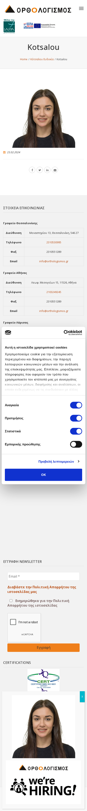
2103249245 (53, 292)
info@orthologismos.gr (53, 261)
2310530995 (53, 242)
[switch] (76, 418)
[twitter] (40, 170)
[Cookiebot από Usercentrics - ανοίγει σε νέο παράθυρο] (63, 332)
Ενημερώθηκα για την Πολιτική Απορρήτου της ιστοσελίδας (38, 603)
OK (43, 475)
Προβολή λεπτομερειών (56, 461)
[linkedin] (47, 170)
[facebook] (32, 170)
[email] (55, 170)
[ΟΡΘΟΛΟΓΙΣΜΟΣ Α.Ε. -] (38, 8)
